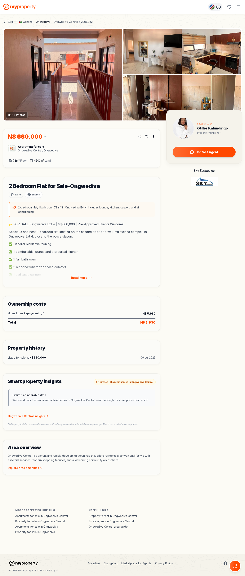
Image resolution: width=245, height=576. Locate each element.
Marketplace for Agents (136, 563)
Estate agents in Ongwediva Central (111, 521)
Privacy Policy (164, 563)
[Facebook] (225, 563)
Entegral (53, 570)
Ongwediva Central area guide (108, 526)
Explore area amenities (23, 467)
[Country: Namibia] (215, 7)
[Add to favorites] (147, 136)
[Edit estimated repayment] (42, 313)
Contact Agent (206, 152)
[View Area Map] (12, 148)
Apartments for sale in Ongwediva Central (41, 515)
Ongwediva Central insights (26, 416)
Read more (79, 278)
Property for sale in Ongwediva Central (40, 521)
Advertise (94, 563)
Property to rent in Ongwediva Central (113, 515)
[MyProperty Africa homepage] (23, 563)
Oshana (28, 21)
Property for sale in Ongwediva (35, 532)
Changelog (111, 563)
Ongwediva (43, 21)
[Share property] (140, 136)
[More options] (153, 136)
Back (11, 21)
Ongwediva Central (66, 21)
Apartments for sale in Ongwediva (36, 526)
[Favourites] (229, 7)
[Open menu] (238, 7)
